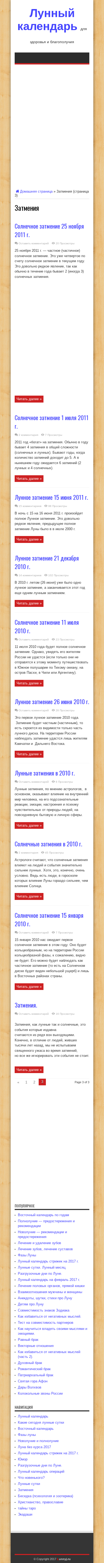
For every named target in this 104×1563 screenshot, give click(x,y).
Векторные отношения (36, 1346)
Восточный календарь (36, 1429)
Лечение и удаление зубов (39, 1243)
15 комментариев (30, 506)
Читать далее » (29, 399)
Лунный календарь (47, 20)
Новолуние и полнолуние (38, 1441)
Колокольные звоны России (40, 1393)
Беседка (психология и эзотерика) (45, 1496)
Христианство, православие (40, 1502)
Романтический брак (34, 1369)
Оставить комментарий (34, 243)
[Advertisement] (52, 126)
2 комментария (28, 434)
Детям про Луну (31, 1304)
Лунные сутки (29, 1484)
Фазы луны (27, 1435)
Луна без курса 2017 (34, 1447)
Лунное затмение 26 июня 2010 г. (52, 701)
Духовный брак (30, 1363)
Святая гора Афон (32, 1381)
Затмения (25, 1490)
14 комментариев (30, 575)
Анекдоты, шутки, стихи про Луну (45, 1298)
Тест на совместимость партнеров (45, 1323)
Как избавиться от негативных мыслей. (49, 1316)
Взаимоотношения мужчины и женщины (50, 1292)
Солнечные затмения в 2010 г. (48, 843)
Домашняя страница (36, 191)
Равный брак (28, 1340)
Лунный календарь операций (41, 1471)
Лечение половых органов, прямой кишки (51, 1286)
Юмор (22, 1459)
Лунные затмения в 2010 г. (45, 773)
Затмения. (26, 1005)
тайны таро (27, 1508)
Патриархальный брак (35, 1375)
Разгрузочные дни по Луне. (40, 1274)
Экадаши (25, 1514)
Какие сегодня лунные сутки (41, 1422)
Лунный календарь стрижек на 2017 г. (48, 1261)
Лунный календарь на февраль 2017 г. (49, 1280)
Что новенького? (31, 1478)
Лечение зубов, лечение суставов (45, 1249)
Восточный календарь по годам (43, 1215)
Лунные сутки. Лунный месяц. (42, 1267)
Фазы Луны (27, 1255)
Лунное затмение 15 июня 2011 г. (51, 497)
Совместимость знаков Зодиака (43, 1310)
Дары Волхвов (29, 1387)
